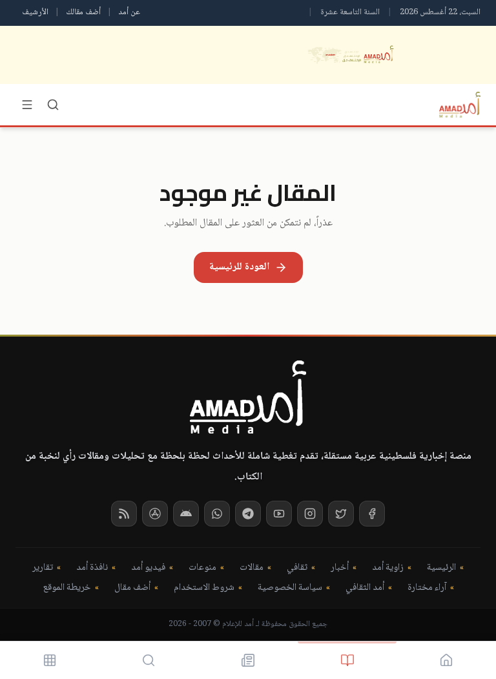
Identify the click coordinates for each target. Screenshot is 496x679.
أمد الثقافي (365, 588)
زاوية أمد (388, 568)
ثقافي (297, 568)
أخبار (340, 568)
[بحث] (53, 104)
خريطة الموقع (67, 588)
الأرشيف (35, 12)
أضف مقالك (83, 12)
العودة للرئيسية (239, 267)
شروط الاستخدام (204, 588)
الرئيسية (441, 568)
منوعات (202, 568)
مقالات (252, 568)
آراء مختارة (427, 588)
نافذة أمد (92, 568)
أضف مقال (132, 588)
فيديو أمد (148, 568)
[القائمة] (27, 104)
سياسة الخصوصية (290, 588)
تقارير (42, 568)
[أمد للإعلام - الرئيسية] (459, 105)
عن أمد (129, 12)
